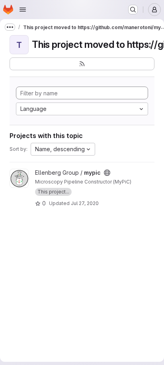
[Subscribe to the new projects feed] (82, 63)
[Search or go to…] (133, 9)
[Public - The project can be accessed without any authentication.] (107, 173)
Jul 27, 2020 (85, 203)
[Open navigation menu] (22, 9)
